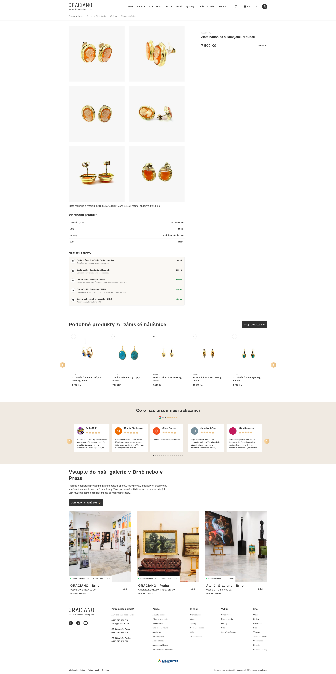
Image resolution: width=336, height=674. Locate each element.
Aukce (168, 6)
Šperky (90, 16)
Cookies (105, 670)
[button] (153, 455)
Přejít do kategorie (254, 324)
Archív (80, 16)
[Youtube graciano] (85, 623)
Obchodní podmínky (77, 670)
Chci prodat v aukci (160, 628)
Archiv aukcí (158, 623)
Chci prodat (155, 6)
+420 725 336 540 (78, 593)
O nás (201, 6)
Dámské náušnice (128, 16)
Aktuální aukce (159, 615)
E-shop (141, 6)
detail (124, 589)
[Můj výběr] (257, 6)
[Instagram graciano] (78, 623)
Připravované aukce (161, 619)
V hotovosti (225, 615)
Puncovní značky (260, 649)
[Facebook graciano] (71, 623)
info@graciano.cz (120, 623)
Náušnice (113, 16)
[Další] (273, 365)
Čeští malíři (258, 641)
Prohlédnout (81, 391)
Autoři (179, 6)
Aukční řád (157, 632)
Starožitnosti (195, 615)
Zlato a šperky (227, 619)
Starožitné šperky (228, 632)
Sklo (192, 632)
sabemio (263, 670)
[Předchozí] (62, 365)
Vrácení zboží (196, 636)
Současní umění (197, 628)
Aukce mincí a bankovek (163, 649)
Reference (257, 623)
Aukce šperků (158, 636)
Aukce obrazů (158, 641)
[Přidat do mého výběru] (73, 336)
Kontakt (223, 6)
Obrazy (193, 619)
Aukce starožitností (160, 645)
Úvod (131, 6)
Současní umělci (260, 636)
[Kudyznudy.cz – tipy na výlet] (168, 661)
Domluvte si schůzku (84, 502)
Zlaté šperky (101, 16)
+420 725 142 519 (145, 593)
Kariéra (211, 6)
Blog (255, 628)
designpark (241, 670)
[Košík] (264, 6)
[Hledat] (236, 6)
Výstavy (190, 6)
